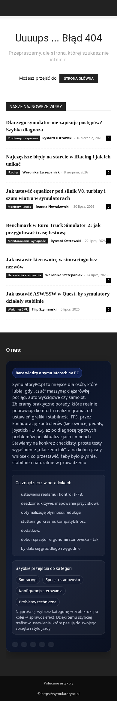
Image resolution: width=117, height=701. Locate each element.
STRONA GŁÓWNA (79, 78)
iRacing (13, 172)
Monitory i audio (20, 206)
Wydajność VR (18, 309)
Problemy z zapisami (23, 138)
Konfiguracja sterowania (40, 590)
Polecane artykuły (58, 683)
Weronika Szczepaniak (41, 172)
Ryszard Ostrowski (57, 138)
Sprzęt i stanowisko (63, 579)
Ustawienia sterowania (24, 275)
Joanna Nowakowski (52, 206)
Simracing (28, 579)
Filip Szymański (44, 309)
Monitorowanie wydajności (27, 241)
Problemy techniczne (37, 602)
